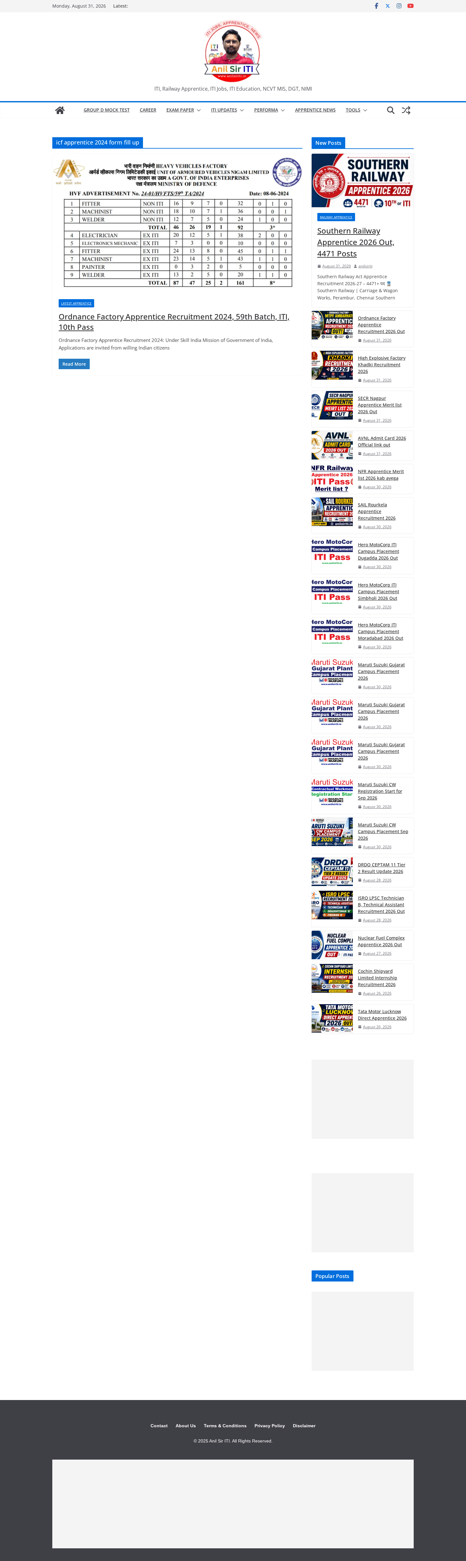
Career (148, 110)
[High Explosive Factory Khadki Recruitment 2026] (332, 369)
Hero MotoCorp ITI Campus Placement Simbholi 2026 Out (378, 591)
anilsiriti (365, 266)
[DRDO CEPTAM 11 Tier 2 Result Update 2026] (332, 872)
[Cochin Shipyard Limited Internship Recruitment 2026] (332, 982)
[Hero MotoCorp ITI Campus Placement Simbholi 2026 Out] (332, 596)
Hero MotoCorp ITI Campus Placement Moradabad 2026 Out (380, 631)
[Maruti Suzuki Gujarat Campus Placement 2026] (332, 676)
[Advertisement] (363, 1099)
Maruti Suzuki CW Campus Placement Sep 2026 (383, 831)
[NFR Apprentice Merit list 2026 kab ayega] (332, 479)
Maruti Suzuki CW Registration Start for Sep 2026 (380, 791)
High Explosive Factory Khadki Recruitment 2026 (381, 364)
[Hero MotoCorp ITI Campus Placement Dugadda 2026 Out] (332, 555)
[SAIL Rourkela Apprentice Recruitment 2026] (332, 516)
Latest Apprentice (76, 303)
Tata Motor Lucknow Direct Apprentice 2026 (382, 1014)
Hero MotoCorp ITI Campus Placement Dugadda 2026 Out (378, 551)
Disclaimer (304, 1425)
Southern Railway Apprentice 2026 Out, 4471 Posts (355, 242)
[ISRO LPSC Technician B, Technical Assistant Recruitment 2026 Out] (332, 909)
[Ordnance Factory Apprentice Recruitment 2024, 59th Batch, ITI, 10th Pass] (177, 223)
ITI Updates (224, 110)
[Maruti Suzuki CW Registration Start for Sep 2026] (332, 795)
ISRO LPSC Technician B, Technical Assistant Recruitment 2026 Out (381, 904)
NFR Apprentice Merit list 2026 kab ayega (381, 474)
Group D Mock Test (107, 110)
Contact (159, 1425)
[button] (197, 110)
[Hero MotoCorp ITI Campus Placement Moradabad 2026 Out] (332, 636)
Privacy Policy (270, 1425)
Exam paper (180, 110)
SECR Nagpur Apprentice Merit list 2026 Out (380, 404)
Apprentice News (315, 110)
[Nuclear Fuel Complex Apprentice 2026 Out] (332, 945)
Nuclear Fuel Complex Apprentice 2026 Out (381, 941)
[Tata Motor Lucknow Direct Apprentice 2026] (332, 1019)
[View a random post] (406, 110)
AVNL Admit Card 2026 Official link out (382, 441)
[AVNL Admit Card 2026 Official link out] (332, 445)
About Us (186, 1425)
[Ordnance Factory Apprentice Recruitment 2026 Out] (332, 329)
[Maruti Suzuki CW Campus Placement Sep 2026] (332, 836)
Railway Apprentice (336, 217)
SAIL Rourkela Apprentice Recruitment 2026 (377, 511)
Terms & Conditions (225, 1425)
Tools (353, 110)
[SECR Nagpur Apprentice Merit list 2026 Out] (332, 409)
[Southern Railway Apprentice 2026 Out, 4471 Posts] (363, 180)
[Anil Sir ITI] (60, 110)
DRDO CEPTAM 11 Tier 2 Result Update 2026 (381, 868)
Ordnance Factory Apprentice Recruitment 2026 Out (381, 324)
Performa (266, 110)
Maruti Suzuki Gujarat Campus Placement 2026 (381, 671)
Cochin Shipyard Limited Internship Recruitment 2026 (377, 977)
